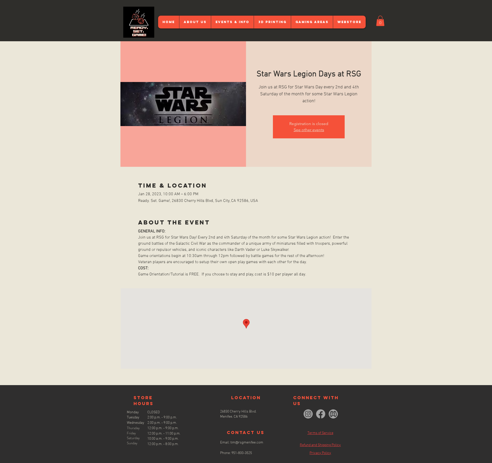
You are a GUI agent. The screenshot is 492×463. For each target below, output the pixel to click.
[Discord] (333, 414)
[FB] (321, 414)
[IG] (308, 414)
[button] (380, 21)
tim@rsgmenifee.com (246, 442)
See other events (309, 129)
